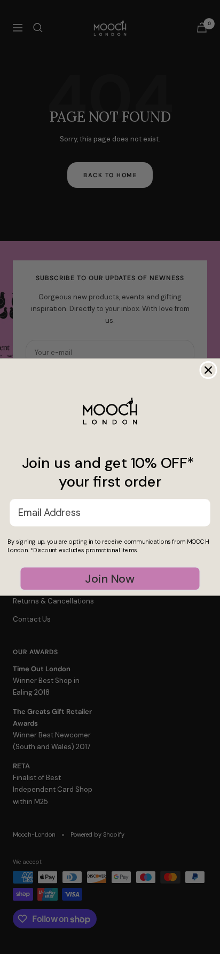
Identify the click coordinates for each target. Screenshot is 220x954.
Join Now (110, 578)
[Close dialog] (208, 370)
